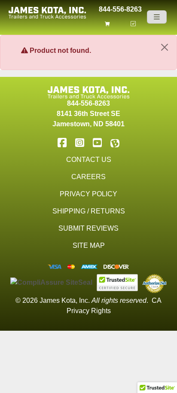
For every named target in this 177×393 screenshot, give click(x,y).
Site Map (89, 245)
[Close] (164, 47)
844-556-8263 (120, 8)
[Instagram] (79, 142)
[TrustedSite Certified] (117, 282)
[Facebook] (62, 142)
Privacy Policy (88, 194)
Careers (88, 176)
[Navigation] (157, 17)
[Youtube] (97, 142)
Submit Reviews (88, 228)
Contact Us (88, 159)
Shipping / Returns (88, 211)
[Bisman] (114, 142)
